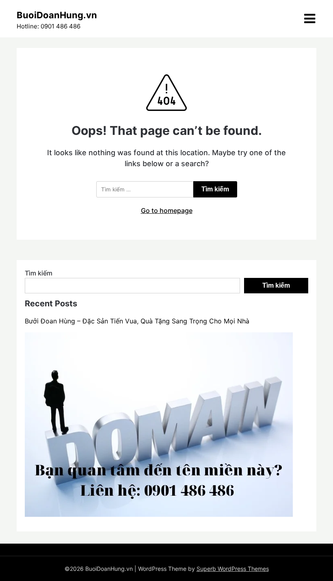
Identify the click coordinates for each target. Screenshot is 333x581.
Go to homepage (166, 210)
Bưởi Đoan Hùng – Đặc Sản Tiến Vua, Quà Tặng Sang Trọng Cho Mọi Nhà (137, 321)
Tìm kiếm (38, 273)
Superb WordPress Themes (233, 568)
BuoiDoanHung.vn (57, 15)
